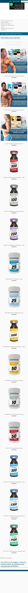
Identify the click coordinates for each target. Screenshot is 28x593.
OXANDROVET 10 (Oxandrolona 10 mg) (14, 414)
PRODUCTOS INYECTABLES (7, 25)
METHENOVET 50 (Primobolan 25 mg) (14, 380)
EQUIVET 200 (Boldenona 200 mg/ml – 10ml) (14, 245)
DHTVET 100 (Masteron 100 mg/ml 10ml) (14, 211)
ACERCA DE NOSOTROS (7, 21)
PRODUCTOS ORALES (6, 24)
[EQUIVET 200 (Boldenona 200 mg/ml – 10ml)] (14, 229)
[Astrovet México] (14, 14)
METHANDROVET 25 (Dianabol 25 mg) (14, 312)
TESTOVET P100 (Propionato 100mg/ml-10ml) (14, 551)
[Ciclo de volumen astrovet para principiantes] (14, 93)
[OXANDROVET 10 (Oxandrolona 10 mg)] (14, 398)
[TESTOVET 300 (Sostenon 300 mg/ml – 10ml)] (14, 466)
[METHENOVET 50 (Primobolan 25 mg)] (14, 364)
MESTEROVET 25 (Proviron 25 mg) (14, 279)
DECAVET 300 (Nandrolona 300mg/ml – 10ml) (14, 177)
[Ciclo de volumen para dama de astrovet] (14, 127)
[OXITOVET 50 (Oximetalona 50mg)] (14, 432)
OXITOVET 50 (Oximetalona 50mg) (14, 448)
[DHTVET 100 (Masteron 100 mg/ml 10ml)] (14, 195)
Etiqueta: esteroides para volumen (13, 33)
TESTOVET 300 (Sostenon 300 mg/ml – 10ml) (14, 482)
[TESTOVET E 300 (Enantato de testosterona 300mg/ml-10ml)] (14, 499)
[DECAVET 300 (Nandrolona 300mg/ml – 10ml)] (14, 161)
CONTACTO (4, 30)
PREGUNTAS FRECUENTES (7, 28)
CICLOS (2, 27)
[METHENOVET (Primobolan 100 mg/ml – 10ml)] (14, 330)
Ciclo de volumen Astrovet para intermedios (14, 76)
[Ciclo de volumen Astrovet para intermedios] (14, 59)
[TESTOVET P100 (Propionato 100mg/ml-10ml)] (14, 535)
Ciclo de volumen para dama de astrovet (14, 143)
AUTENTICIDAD (5, 22)
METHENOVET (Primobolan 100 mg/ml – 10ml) (14, 346)
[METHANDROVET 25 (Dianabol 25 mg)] (14, 296)
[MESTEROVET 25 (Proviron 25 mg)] (14, 262)
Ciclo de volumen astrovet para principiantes (14, 109)
